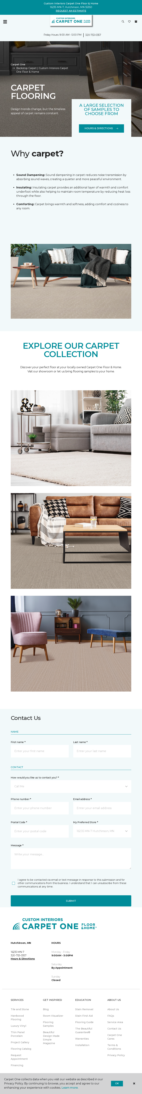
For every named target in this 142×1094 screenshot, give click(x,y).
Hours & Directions (99, 128)
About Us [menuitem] (113, 1009)
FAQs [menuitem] (110, 1015)
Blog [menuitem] (46, 1009)
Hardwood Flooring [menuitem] (17, 1017)
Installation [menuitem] (82, 1045)
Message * (17, 845)
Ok (117, 1083)
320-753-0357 (93, 35)
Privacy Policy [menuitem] (116, 1055)
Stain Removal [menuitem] (84, 1009)
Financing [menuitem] (17, 1065)
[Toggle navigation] (5, 21)
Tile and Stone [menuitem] (20, 1009)
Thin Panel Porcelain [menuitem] (18, 1034)
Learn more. (69, 1087)
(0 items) (136, 21)
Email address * (82, 799)
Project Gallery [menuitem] (20, 1042)
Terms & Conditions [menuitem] (114, 1047)
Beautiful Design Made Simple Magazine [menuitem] (51, 1038)
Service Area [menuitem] (115, 1022)
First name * (18, 742)
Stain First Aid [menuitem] (84, 1015)
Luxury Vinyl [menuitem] (18, 1025)
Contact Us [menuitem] (114, 1028)
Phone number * (21, 799)
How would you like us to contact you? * (35, 777)
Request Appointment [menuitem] (19, 1057)
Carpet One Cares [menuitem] (114, 1037)
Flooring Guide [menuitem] (84, 1022)
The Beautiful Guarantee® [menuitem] (83, 1030)
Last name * (80, 742)
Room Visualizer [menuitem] (53, 1015)
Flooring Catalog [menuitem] (21, 1048)
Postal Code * (19, 822)
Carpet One (18, 64)
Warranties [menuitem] (82, 1038)
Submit (71, 900)
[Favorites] (129, 22)
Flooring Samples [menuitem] (48, 1024)
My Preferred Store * (85, 822)
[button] (123, 22)
